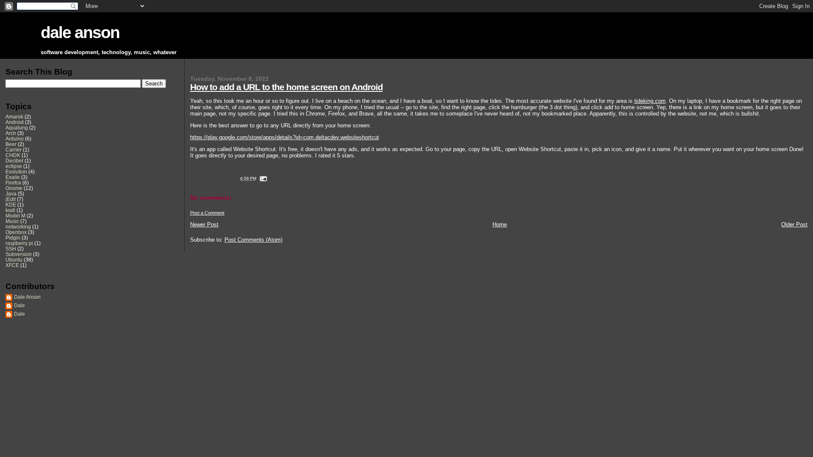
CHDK (13, 155)
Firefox (13, 182)
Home (499, 224)
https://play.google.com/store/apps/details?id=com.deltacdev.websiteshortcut (284, 137)
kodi (10, 210)
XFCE (12, 265)
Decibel (14, 160)
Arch (11, 133)
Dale (19, 305)
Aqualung (17, 127)
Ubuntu (14, 259)
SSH (11, 248)
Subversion (19, 254)
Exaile (13, 177)
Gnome (14, 188)
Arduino (15, 138)
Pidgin (13, 237)
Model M (15, 215)
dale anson (80, 32)
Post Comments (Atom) (253, 240)
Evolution (16, 171)
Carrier (14, 149)
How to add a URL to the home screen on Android (286, 87)
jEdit (11, 199)
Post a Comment (207, 212)
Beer (11, 144)
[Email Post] (262, 178)
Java (11, 193)
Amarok (14, 116)
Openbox (16, 232)
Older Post (794, 224)
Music (12, 221)
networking (18, 226)
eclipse (14, 166)
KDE (11, 204)
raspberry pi (19, 243)
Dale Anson (27, 297)
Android (15, 122)
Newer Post (204, 224)
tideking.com (650, 101)
